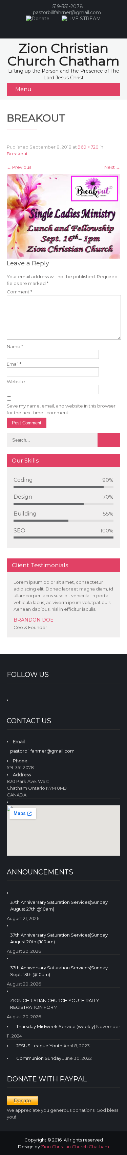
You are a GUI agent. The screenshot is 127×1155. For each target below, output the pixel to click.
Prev (106, 636)
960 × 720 (88, 147)
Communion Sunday (38, 1058)
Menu (23, 89)
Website (16, 381)
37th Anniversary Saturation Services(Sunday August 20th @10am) (59, 938)
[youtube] (70, 28)
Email (14, 364)
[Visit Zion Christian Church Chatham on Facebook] (18, 699)
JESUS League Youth (39, 1045)
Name (15, 346)
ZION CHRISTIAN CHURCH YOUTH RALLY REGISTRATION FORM (54, 1004)
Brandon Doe (34, 620)
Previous (19, 167)
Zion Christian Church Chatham (75, 1146)
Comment (19, 291)
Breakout (17, 153)
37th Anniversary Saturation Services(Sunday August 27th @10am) (59, 905)
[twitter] (83, 28)
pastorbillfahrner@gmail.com (67, 12)
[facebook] (56, 28)
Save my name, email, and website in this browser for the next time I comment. (61, 409)
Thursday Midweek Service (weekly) (55, 1026)
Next (112, 167)
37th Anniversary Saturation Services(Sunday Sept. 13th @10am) (59, 971)
